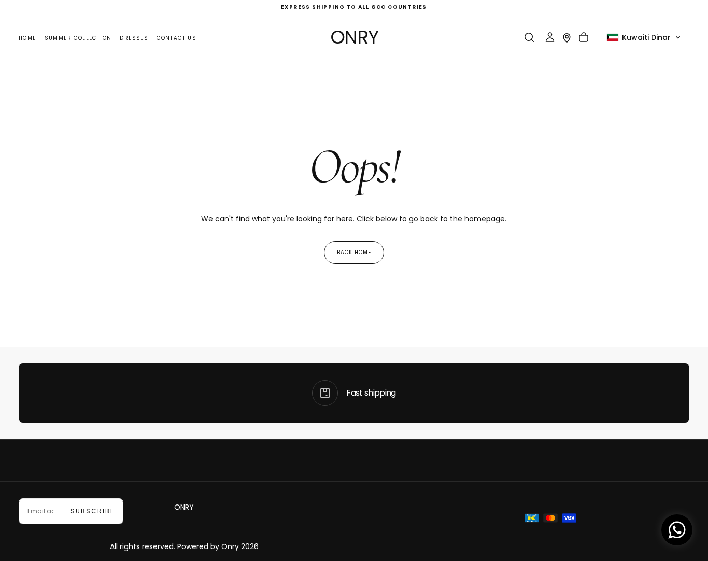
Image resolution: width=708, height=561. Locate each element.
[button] (529, 37)
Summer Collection (78, 38)
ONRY (184, 507)
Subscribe (92, 511)
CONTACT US (176, 38)
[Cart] (583, 37)
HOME (27, 38)
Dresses (134, 38)
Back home (354, 252)
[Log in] (550, 37)
